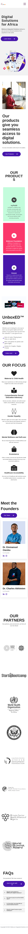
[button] (25, 4)
